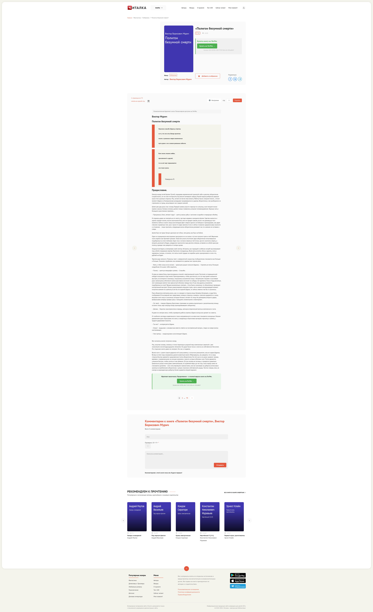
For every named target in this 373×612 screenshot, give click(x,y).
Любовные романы (135, 587)
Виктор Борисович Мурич (181, 79)
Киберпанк (146, 18)
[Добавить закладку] (148, 101)
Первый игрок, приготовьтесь (234, 535)
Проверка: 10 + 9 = (152, 443)
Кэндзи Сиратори (182, 538)
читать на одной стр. (138, 101)
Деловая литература (135, 596)
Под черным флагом (159, 535)
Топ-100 (210, 8)
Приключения (133, 590)
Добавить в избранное (209, 76)
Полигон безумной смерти (160, 18)
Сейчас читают (220, 8)
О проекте (200, 8)
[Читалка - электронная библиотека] (137, 8)
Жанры (191, 8)
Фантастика (137, 18)
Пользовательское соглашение (188, 589)
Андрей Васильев (157, 538)
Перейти (237, 100)
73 (187, 398)
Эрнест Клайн (229, 538)
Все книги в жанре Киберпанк (234, 492)
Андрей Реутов (132, 538)
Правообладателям (184, 595)
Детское (131, 593)
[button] (244, 8)
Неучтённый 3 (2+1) (207, 535)
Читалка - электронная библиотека (234, 608)
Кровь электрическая (183, 535)
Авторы (183, 8)
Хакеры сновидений (134, 535)
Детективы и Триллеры (136, 584)
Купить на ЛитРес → (207, 46)
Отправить (220, 465)
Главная (129, 18)
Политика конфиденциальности (189, 592)
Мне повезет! (232, 8)
